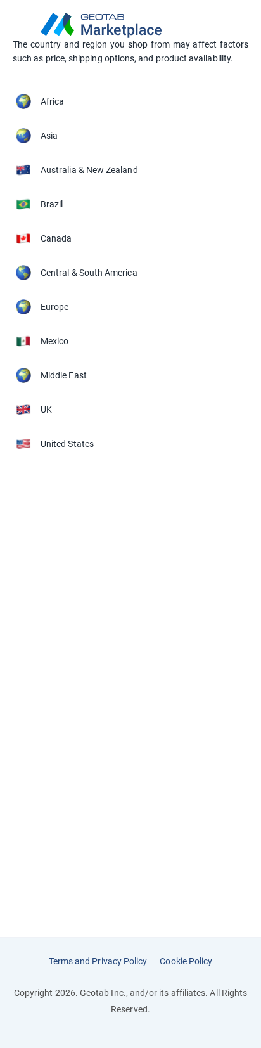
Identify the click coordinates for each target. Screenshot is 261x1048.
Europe (54, 307)
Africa (52, 101)
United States (67, 444)
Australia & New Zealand (89, 170)
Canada (56, 238)
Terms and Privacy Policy (98, 961)
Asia (49, 136)
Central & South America (89, 273)
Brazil (52, 204)
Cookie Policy (186, 961)
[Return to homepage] (130, 25)
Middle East (64, 375)
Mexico (54, 341)
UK (46, 409)
